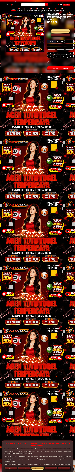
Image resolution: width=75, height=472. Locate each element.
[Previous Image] (8, 34)
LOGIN (25, 468)
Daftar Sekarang (60, 30)
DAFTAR (38, 468)
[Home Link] (15, 4)
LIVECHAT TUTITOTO (60, 68)
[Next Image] (42, 34)
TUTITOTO (6, 448)
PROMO (12, 468)
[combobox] (33, 4)
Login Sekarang (60, 35)
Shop (8, 4)
